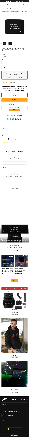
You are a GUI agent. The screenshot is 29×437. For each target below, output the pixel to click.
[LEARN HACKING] (14, 374)
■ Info (2, 420)
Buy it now (14, 99)
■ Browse (3, 424)
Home (2, 8)
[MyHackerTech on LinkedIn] (24, 399)
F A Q (2, 135)
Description (3, 124)
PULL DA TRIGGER (14, 314)
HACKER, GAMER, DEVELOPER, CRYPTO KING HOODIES (15, 249)
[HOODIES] (14, 335)
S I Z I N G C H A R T (5, 132)
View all (14, 280)
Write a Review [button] (15, 163)
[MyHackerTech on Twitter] (16, 399)
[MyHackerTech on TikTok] (21, 399)
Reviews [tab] (5, 167)
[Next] (27, 262)
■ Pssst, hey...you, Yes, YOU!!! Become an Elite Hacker (12, 409)
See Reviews (12, 82)
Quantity (3, 65)
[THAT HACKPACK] (14, 298)
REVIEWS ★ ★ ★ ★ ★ (6, 128)
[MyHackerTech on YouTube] (27, 399)
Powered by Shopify (14, 435)
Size (2, 59)
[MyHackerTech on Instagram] (18, 399)
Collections (7, 8)
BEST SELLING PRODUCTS (14, 247)
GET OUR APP (4, 404)
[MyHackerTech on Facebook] (13, 399)
